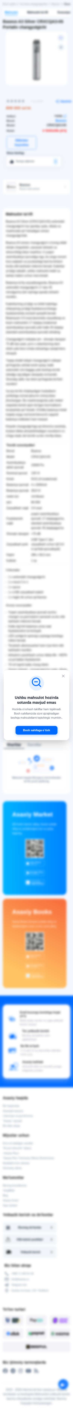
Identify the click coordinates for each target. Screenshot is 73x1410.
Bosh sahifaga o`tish (36, 730)
